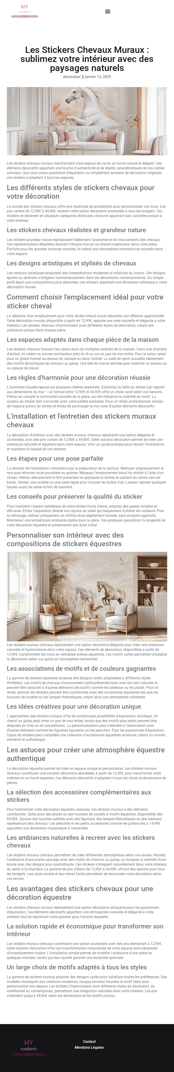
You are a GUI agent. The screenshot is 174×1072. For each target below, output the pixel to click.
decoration (71, 77)
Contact (89, 1042)
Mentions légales (89, 1047)
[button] (108, 11)
